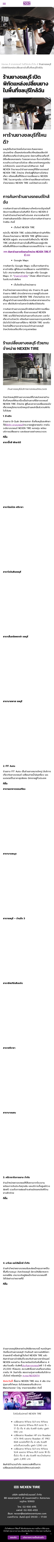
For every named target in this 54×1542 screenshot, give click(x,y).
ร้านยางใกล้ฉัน (21, 276)
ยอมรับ (13, 1537)
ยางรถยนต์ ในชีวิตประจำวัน (23, 64)
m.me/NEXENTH (31, 1375)
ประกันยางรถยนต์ (30, 1365)
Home (5, 64)
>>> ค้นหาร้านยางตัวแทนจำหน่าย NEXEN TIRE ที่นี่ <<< (27, 253)
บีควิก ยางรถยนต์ (14, 425)
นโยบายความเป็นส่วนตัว (33, 1537)
